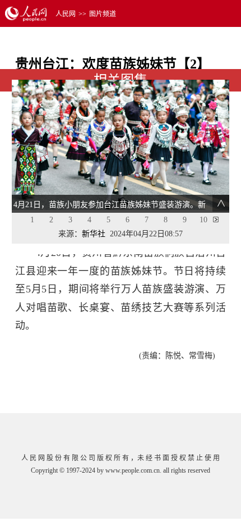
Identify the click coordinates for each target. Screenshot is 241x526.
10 (203, 220)
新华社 (93, 234)
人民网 (65, 14)
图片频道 (102, 14)
